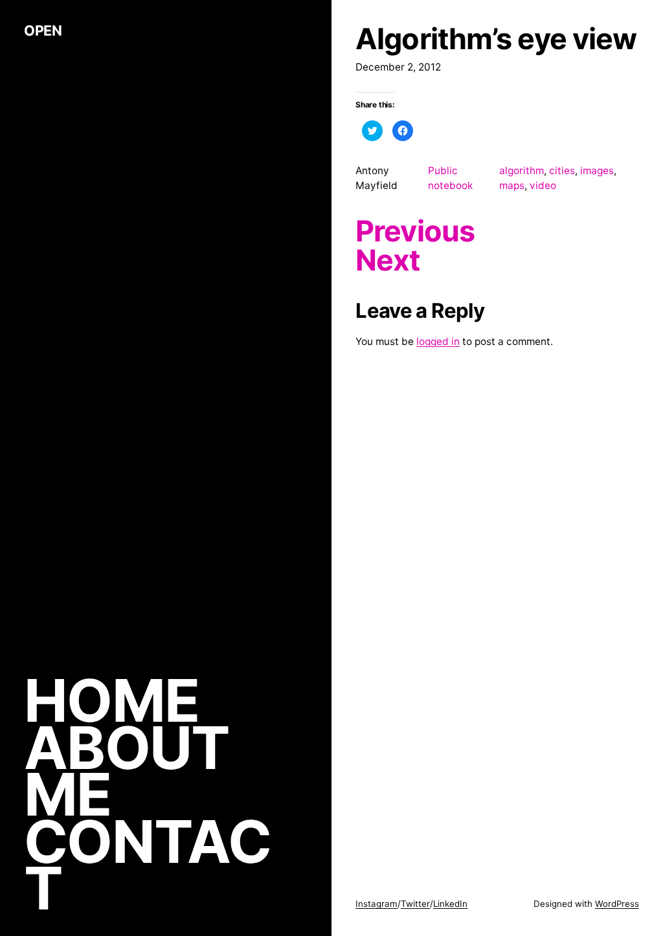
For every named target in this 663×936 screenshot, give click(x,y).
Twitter (415, 903)
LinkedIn (450, 903)
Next (387, 260)
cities (562, 170)
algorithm (521, 170)
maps (511, 185)
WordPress (617, 903)
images (597, 170)
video (543, 185)
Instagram (376, 903)
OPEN (43, 30)
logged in (438, 341)
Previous (415, 231)
